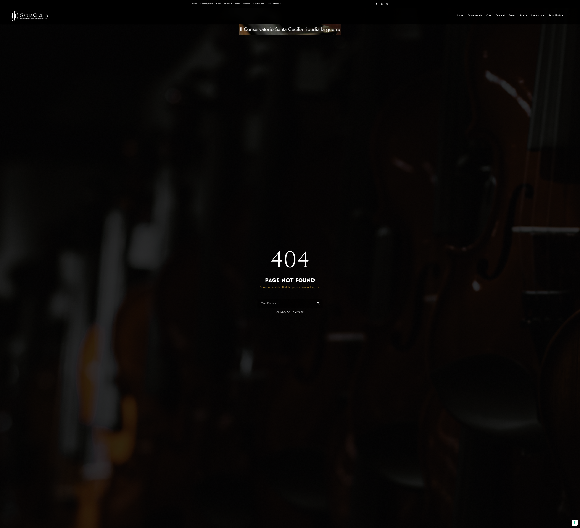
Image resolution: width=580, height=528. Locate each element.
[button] (570, 15)
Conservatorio (206, 3)
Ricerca (246, 3)
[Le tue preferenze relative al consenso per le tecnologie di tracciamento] (575, 523)
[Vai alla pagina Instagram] (387, 3)
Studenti (228, 3)
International (258, 3)
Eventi (237, 3)
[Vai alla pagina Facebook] (376, 3)
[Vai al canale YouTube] (382, 3)
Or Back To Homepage (290, 312)
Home (194, 3)
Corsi (218, 3)
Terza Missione (274, 3)
